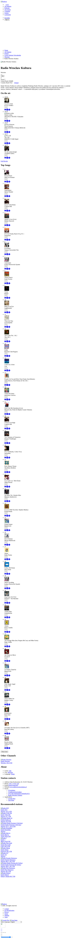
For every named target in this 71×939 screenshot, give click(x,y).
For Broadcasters (9, 910)
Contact (6, 909)
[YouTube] (5, 110)
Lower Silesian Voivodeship (12, 55)
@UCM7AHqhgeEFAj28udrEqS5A (19, 793)
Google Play (11, 798)
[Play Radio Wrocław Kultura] (1, 74)
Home (6, 50)
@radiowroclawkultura (15, 792)
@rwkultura (11, 790)
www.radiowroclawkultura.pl (18, 787)
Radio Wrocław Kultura (15, 795)
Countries (7, 11)
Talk (10, 771)
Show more (4, 751)
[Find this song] (6, 107)
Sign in (7, 19)
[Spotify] (9, 110)
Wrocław (7, 57)
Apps (6, 917)
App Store (11, 800)
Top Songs (7, 9)
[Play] (3, 932)
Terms (6, 914)
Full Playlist (4, 161)
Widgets (6, 915)
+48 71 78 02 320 (14, 783)
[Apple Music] (7, 110)
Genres (6, 13)
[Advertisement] (35, 35)
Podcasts (7, 8)
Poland (6, 53)
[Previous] (1, 932)
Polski (13, 774)
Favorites (7, 18)
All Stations (7, 6)
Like (2, 76)
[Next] (5, 932)
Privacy (6, 912)
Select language (5, 922)
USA (7, 4)
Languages (7, 14)
